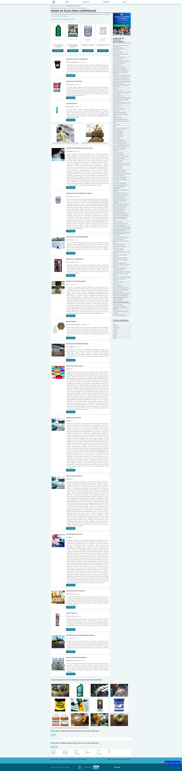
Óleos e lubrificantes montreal (121, 287)
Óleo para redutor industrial (120, 223)
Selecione (53, 734)
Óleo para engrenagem (118, 211)
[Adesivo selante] (58, 625)
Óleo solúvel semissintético (120, 268)
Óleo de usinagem (117, 162)
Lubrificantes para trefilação (120, 119)
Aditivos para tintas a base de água (121, 61)
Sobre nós (85, 2)
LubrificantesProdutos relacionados (118, 40)
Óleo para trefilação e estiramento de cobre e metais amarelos (121, 233)
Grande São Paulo (88, 746)
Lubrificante (116, 110)
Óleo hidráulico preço (118, 175)
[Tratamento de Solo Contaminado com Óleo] (58, 647)
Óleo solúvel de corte (118, 244)
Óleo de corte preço (118, 152)
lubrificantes (116, 327)
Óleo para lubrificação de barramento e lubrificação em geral (120, 218)
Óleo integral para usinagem (120, 179)
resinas (115, 331)
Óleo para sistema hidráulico (120, 225)
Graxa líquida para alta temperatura (121, 98)
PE (82, 734)
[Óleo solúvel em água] (80, 719)
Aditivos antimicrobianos (119, 57)
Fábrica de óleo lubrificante (120, 68)
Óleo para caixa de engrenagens (121, 195)
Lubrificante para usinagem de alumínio (120, 115)
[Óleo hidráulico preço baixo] (60, 690)
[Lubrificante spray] (99, 719)
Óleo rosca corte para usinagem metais (121, 242)
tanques (115, 337)
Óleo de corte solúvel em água (120, 156)
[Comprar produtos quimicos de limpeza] (58, 205)
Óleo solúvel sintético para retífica (122, 277)
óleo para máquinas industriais (120, 311)
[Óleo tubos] (99, 690)
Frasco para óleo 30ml (118, 83)
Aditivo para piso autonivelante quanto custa (120, 55)
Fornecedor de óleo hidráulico (121, 77)
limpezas (115, 326)
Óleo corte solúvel (118, 134)
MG (61, 734)
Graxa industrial (117, 94)
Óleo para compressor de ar (120, 199)
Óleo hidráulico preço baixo (120, 177)
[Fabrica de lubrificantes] (119, 690)
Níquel (114, 126)
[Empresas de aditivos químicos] (58, 293)
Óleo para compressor (118, 197)
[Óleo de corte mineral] (60, 705)
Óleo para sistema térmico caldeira (121, 227)
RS (78, 734)
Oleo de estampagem (64, 8)
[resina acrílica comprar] (58, 488)
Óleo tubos (115, 283)
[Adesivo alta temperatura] (58, 271)
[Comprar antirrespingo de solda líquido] (58, 160)
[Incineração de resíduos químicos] (58, 355)
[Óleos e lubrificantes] (80, 690)
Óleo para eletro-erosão (119, 207)
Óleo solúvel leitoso (118, 250)
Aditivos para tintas (117, 59)
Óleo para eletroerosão (119, 209)
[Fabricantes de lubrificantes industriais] (119, 705)
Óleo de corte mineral (118, 139)
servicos (115, 335)
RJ (58, 734)
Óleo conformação (117, 130)
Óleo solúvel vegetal (118, 282)
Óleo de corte (116, 138)
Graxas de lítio (116, 106)
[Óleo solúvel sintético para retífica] (99, 705)
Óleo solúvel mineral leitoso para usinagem (121, 253)
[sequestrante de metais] (58, 546)
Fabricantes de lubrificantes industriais (120, 73)
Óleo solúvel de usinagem (119, 246)
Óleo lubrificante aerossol (119, 183)
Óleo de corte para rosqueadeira (121, 145)
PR (71, 734)
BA (85, 734)
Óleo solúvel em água (118, 248)
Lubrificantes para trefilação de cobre (121, 122)
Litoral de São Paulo (99, 746)
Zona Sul (74, 746)
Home (109, 759)
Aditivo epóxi (116, 50)
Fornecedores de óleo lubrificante (122, 81)
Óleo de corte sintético (119, 154)
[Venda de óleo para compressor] (65, 133)
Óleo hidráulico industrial (119, 171)
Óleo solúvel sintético (118, 270)
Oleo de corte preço (72, 8)
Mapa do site (127, 759)
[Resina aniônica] (58, 333)
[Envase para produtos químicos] (58, 669)
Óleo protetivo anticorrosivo (120, 237)
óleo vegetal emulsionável (119, 315)
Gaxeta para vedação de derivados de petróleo (121, 86)
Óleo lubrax (116, 181)
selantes (115, 333)
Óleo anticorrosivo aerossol (120, 128)
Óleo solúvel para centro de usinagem (120, 256)
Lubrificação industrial (119, 108)
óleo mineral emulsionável (119, 306)
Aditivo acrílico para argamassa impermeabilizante (120, 46)
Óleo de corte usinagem (119, 158)
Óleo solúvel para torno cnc (120, 258)
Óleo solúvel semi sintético (119, 263)
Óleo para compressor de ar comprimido (120, 202)
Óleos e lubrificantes (118, 285)
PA (101, 734)
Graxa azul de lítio (117, 90)
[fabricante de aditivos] (58, 429)
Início (67, 2)
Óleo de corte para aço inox (120, 141)
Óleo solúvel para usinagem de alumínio (120, 261)
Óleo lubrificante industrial (120, 185)
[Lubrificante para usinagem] (58, 603)
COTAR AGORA (57, 50)
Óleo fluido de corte (118, 166)
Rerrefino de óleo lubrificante (120, 295)
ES (65, 734)
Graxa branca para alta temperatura (122, 92)
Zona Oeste (68, 746)
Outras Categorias (121, 320)
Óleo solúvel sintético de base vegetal (120, 275)
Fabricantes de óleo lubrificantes (121, 75)
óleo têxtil (115, 313)
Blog (124, 2)
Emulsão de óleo (117, 65)
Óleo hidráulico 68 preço (119, 169)
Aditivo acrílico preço (118, 48)
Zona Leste (81, 746)
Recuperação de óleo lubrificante (121, 293)
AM (98, 734)
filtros (114, 324)
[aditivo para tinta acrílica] (58, 378)
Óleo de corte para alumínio (120, 143)
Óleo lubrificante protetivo (120, 193)
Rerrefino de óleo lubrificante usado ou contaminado (120, 298)
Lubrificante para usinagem (119, 112)
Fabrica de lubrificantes (119, 66)
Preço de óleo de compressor (120, 289)
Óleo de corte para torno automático (119, 150)
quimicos (115, 329)
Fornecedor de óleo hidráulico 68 (121, 79)
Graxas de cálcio (117, 104)
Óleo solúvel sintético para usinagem (120, 280)
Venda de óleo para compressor (121, 302)
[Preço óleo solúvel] (60, 719)
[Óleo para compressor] (80, 705)
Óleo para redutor (117, 221)
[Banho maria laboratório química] (58, 249)
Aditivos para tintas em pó (82, 8)
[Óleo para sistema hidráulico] (119, 719)
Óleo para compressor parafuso (121, 204)
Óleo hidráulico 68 (117, 168)
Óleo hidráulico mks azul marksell (121, 173)
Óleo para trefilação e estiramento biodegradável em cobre (121, 230)
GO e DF (93, 734)
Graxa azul (115, 88)
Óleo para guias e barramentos (120, 215)
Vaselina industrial (117, 300)
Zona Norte (61, 746)
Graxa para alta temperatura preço (121, 103)
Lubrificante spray (117, 117)
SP (68, 734)
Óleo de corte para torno (119, 147)
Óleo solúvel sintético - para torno (121, 272)
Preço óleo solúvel (118, 291)
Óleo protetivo (116, 235)
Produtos (106, 2)
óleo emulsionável (117, 304)
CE (89, 734)
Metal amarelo (116, 124)
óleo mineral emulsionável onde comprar (121, 309)
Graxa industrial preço (118, 96)
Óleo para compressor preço (120, 206)
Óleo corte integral (118, 132)
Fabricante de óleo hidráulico (120, 70)
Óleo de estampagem (118, 160)
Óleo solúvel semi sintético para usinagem (121, 266)
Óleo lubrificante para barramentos (118, 188)
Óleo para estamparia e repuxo (120, 213)
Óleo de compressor (118, 136)
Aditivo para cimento (118, 52)
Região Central (54, 746)
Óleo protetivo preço (118, 239)
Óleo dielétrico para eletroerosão (121, 164)
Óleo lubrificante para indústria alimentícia (121, 191)
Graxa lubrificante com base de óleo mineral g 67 (120, 101)
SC (75, 734)
